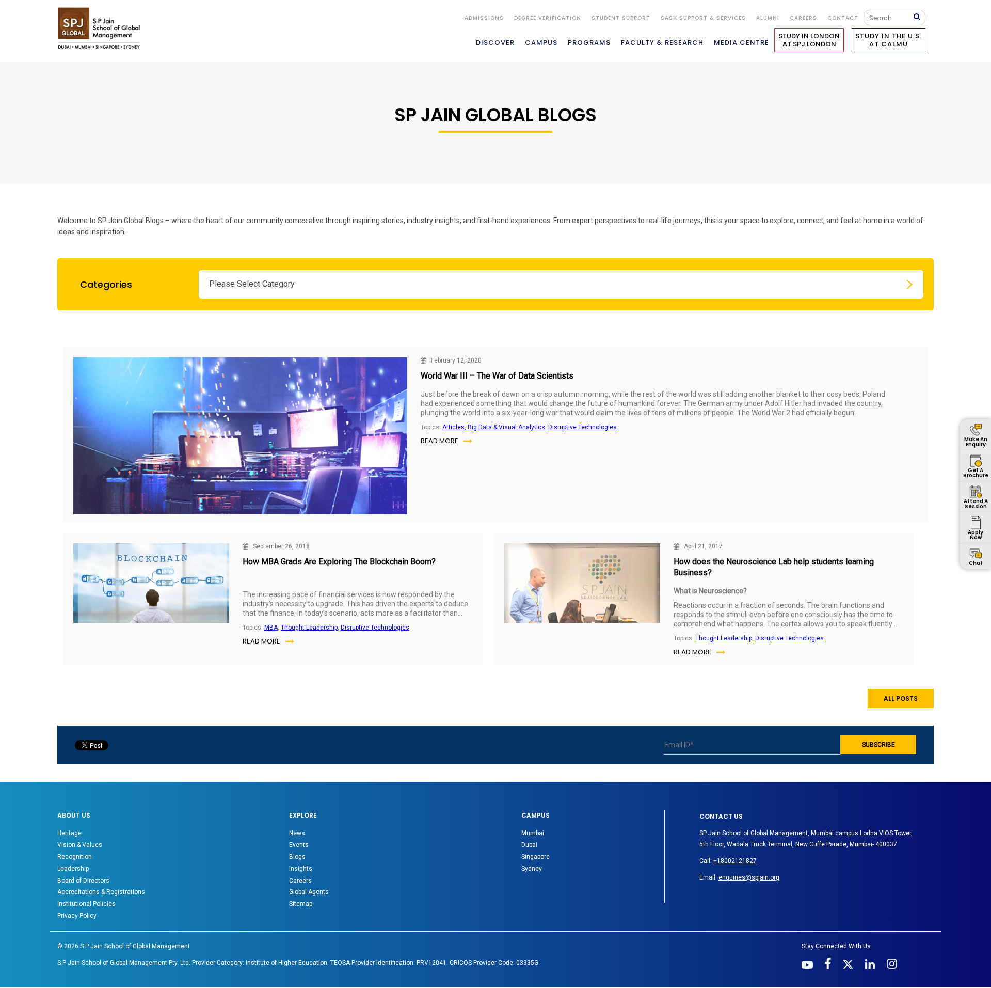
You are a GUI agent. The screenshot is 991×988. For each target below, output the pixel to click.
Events (299, 845)
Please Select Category (252, 284)
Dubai (529, 845)
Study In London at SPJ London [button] (809, 40)
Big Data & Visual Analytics (506, 427)
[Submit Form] (919, 17)
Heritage (69, 833)
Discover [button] (495, 43)
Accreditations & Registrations (101, 892)
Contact (842, 18)
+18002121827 (735, 861)
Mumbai (532, 833)
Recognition (74, 856)
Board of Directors (83, 880)
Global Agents (309, 892)
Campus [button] (541, 43)
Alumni (767, 18)
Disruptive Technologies (582, 427)
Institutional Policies (86, 903)
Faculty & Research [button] (662, 43)
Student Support (621, 18)
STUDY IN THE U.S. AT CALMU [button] (888, 40)
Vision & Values (79, 845)
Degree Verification (547, 18)
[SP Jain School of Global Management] (101, 28)
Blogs (297, 856)
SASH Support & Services (703, 18)
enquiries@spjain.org (748, 877)
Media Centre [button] (741, 43)
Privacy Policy (77, 915)
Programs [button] (589, 43)
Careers (803, 18)
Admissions (484, 18)
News (297, 833)
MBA (271, 627)
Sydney (531, 868)
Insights (300, 868)
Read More (439, 441)
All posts (901, 698)
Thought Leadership (309, 627)
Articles (453, 427)
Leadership (73, 868)
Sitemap (300, 903)
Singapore (535, 856)
